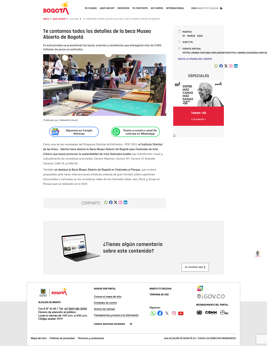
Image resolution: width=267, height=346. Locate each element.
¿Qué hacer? (59, 19)
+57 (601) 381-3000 (75, 308)
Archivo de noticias (104, 308)
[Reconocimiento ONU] (199, 312)
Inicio (46, 19)
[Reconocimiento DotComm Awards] (211, 312)
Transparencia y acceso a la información (116, 315)
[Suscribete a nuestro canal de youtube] (181, 313)
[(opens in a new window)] (120, 203)
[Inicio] (56, 8)
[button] (106, 203)
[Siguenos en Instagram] (174, 313)
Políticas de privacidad (62, 338)
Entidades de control (105, 302)
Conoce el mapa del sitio (107, 296)
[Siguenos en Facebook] (153, 313)
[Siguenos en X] (167, 313)
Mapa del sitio (39, 338)
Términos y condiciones (91, 338)
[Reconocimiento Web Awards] (224, 312)
